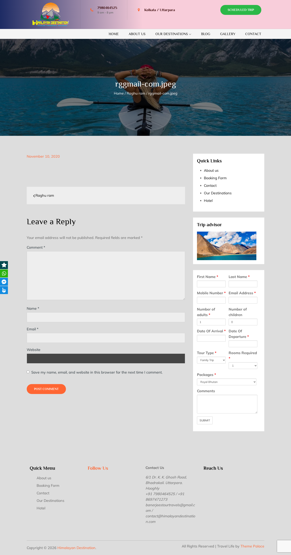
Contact (253, 34)
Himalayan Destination (76, 547)
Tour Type (206, 353)
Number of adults (206, 312)
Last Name (239, 276)
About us (137, 34)
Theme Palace (252, 546)
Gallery (227, 34)
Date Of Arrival (211, 331)
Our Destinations (171, 34)
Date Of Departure (239, 334)
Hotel (208, 200)
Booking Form (215, 178)
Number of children (238, 312)
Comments (206, 391)
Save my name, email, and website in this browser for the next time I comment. (97, 372)
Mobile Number (211, 293)
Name (33, 308)
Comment (36, 247)
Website (33, 349)
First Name (207, 276)
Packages (206, 374)
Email (32, 329)
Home (114, 34)
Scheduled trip (241, 10)
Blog (205, 34)
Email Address (242, 293)
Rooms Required (243, 356)
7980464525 (107, 8)
